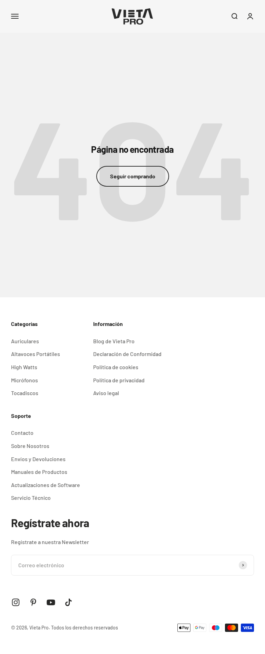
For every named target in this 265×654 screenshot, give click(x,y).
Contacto (22, 432)
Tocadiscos (24, 393)
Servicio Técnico (31, 497)
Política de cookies (115, 367)
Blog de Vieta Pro (114, 341)
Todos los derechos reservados (84, 627)
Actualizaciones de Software (45, 485)
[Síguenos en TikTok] (68, 602)
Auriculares (25, 341)
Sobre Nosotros (30, 445)
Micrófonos (24, 380)
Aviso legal (106, 393)
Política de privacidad (119, 380)
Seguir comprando (132, 176)
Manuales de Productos (39, 471)
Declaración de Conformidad (127, 354)
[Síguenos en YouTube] (51, 602)
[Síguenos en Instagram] (15, 602)
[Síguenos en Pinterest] (33, 602)
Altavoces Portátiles (35, 354)
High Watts (24, 367)
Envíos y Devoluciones (38, 459)
